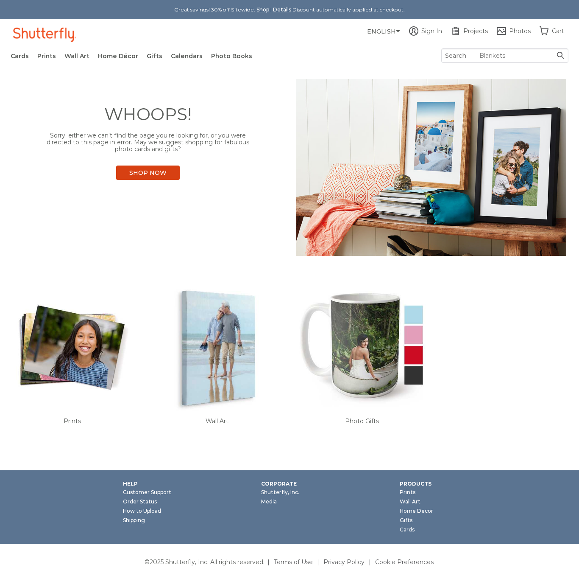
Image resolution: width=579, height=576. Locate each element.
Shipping (134, 520)
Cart (558, 31)
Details (282, 9)
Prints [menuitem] (46, 56)
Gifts (406, 520)
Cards (407, 529)
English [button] (381, 31)
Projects (475, 31)
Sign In (431, 31)
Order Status (140, 501)
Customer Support (147, 492)
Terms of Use (293, 562)
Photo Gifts (362, 421)
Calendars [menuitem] (187, 56)
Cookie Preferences (404, 562)
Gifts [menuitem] (154, 56)
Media (269, 501)
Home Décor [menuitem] (118, 56)
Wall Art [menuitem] (76, 56)
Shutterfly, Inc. (280, 492)
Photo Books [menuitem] (231, 56)
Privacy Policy (344, 562)
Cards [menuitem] (20, 56)
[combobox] (504, 55)
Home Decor (416, 511)
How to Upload (142, 511)
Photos (520, 31)
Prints (72, 421)
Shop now (148, 173)
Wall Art (217, 421)
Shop (262, 9)
